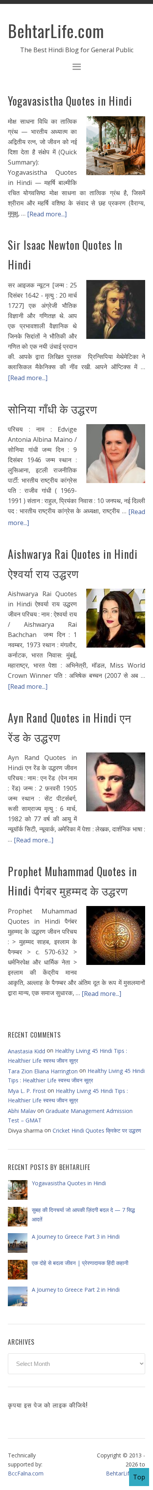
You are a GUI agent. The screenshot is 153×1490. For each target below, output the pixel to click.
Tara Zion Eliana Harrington (43, 1070)
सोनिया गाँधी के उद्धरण (52, 409)
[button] (76, 68)
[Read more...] (47, 213)
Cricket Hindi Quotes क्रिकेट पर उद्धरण (97, 1130)
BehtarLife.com (56, 30)
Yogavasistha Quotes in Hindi (70, 101)
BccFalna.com (26, 1473)
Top (139, 1477)
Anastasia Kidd (26, 1051)
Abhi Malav (22, 1111)
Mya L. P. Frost (27, 1091)
